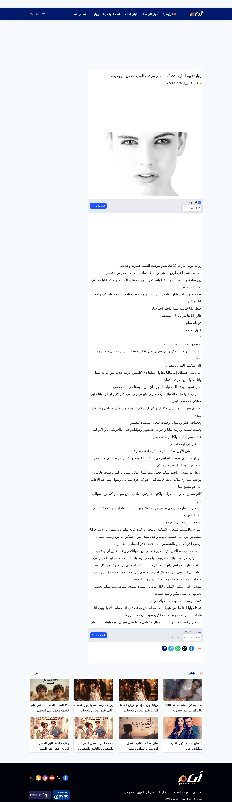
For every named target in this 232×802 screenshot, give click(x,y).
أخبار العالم (131, 14)
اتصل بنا (163, 792)
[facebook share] (191, 648)
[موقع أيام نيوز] (192, 14)
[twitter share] (184, 648)
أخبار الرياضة (150, 14)
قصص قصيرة (77, 14)
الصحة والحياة (112, 14)
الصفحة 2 (100, 205)
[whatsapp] (164, 648)
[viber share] (171, 648)
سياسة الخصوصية (180, 792)
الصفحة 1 (192, 208)
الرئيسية (168, 14)
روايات (95, 14)
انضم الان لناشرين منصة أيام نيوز (138, 792)
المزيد (36, 673)
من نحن (197, 792)
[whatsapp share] (178, 648)
